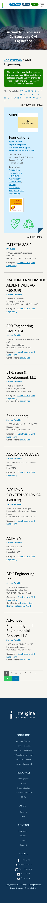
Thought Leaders (23, 788)
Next (8, 678)
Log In (20, 72)
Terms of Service (16, 888)
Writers (23, 817)
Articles (24, 783)
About (23, 806)
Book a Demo (23, 831)
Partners (23, 812)
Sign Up (10, 72)
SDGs (23, 797)
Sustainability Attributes (23, 792)
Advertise (23, 836)
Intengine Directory (23, 741)
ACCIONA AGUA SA (22, 454)
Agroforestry (15, 179)
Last (16, 678)
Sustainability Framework (23, 755)
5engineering (17, 416)
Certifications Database (23, 750)
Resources (23, 773)
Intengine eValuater (23, 746)
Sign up (26, 4)
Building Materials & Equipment (14, 188)
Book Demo (15, 4)
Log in (35, 4)
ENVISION (25, 358)
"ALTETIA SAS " (18, 245)
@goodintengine (25, 864)
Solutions (23, 735)
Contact (23, 825)
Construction (13, 60)
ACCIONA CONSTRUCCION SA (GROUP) (23, 495)
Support (23, 845)
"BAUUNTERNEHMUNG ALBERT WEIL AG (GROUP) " (26, 285)
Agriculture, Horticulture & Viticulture (15, 173)
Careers (23, 840)
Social (23, 854)
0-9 (22, 91)
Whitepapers (23, 779)
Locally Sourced (15, 224)
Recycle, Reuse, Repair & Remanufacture (28, 224)
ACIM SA (13, 538)
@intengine (25, 860)
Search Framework (23, 760)
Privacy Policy (30, 888)
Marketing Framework (23, 764)
